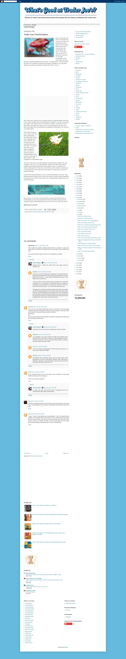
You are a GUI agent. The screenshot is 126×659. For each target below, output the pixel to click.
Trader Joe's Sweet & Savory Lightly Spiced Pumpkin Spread (50, 514)
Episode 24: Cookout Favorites (85, 218)
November (80, 201)
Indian (77, 127)
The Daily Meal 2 (29, 607)
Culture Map (28, 637)
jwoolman (35, 271)
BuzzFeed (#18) (29, 635)
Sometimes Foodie (31, 590)
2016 (77, 197)
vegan (52, 211)
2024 (77, 180)
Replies (32, 259)
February (79, 258)
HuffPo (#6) (28, 633)
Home (46, 453)
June (78, 212)
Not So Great (79, 61)
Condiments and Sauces (82, 81)
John (29, 372)
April (78, 254)
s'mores (56, 65)
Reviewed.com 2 (29, 627)
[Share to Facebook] (53, 210)
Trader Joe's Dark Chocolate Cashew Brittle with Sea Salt (48, 542)
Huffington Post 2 (29, 616)
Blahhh (78, 63)
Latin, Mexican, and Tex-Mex (83, 131)
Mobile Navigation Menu (82, 33)
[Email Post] (45, 209)
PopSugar (27, 624)
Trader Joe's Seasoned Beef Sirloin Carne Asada (46, 523)
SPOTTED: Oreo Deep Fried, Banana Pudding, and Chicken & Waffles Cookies (43, 574)
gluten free (30, 211)
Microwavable (79, 98)
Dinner (77, 85)
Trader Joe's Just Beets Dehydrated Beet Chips (89, 225)
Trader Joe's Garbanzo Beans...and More (44, 505)
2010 (77, 273)
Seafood (78, 107)
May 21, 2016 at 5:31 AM (41, 346)
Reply (29, 256)
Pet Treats (78, 104)
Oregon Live (28, 639)
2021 (77, 186)
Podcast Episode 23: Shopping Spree (86, 243)
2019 (77, 191)
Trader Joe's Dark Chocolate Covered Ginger (88, 245)
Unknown (30, 306)
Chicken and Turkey (81, 79)
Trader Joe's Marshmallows (84, 231)
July (78, 210)
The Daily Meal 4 (29, 612)
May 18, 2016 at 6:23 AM (50, 327)
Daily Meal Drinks (29, 609)
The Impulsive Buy (30, 573)
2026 (77, 176)
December (80, 199)
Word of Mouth (28, 642)
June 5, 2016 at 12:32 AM (44, 271)
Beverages (78, 74)
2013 (77, 267)
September (80, 205)
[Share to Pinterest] (55, 210)
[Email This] (48, 210)
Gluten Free (79, 91)
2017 (77, 195)
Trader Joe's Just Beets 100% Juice (86, 229)
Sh (33, 346)
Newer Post (27, 453)
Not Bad (78, 58)
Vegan (77, 115)
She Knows (28, 641)
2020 (77, 189)
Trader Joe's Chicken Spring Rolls (85, 251)
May (78, 214)
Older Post (66, 453)
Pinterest (68, 610)
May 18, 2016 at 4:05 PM (37, 401)
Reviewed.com (29, 626)
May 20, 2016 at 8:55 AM (44, 334)
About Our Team (80, 35)
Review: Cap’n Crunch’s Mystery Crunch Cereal (36, 586)
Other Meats (79, 102)
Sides (77, 109)
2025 (77, 178)
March (79, 256)
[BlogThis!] (50, 210)
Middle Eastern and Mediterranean (84, 133)
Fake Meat (78, 87)
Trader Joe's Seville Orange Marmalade (87, 227)
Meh (77, 59)
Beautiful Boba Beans (30, 592)
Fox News (27, 618)
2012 (77, 269)
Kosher (78, 94)
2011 (77, 271)
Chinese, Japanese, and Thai (83, 125)
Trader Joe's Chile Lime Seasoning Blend (87, 220)
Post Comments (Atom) (36, 456)
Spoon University (29, 629)
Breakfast (78, 76)
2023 (77, 182)
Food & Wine (28, 603)
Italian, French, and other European (85, 129)
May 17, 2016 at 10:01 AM (41, 245)
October (79, 203)
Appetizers (78, 70)
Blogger (66, 647)
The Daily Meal (29, 605)
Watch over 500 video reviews (82, 44)
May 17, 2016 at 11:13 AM (50, 262)
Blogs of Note (28, 631)
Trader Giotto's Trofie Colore (84, 233)
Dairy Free (78, 83)
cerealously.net (30, 585)
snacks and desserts (46, 211)
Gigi (29, 401)
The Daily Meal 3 (29, 611)
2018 (77, 193)
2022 (77, 184)
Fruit (77, 89)
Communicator (29, 622)
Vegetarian (78, 117)
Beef (77, 72)
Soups (77, 113)
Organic (78, 100)
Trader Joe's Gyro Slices (83, 235)
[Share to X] (52, 210)
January (79, 260)
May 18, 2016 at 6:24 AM (50, 387)
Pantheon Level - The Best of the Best (85, 54)
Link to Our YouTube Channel (83, 31)
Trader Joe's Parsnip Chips (84, 216)
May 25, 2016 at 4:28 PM (44, 355)
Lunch (77, 96)
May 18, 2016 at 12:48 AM (37, 372)
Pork (77, 106)
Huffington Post (29, 614)
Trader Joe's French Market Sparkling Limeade (89, 237)
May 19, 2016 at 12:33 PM (37, 414)
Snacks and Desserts (81, 111)
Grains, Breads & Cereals (82, 92)
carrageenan (53, 122)
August (79, 208)
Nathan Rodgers (37, 262)
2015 (77, 263)
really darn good (36, 211)
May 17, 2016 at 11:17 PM (40, 306)
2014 (77, 265)
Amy (29, 414)
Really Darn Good (80, 56)
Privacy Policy (79, 37)
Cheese (78, 77)
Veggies (78, 119)
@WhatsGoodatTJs (71, 603)
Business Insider (29, 620)
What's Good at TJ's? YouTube (34, 578)
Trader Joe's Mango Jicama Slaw (85, 222)
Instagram (68, 617)
